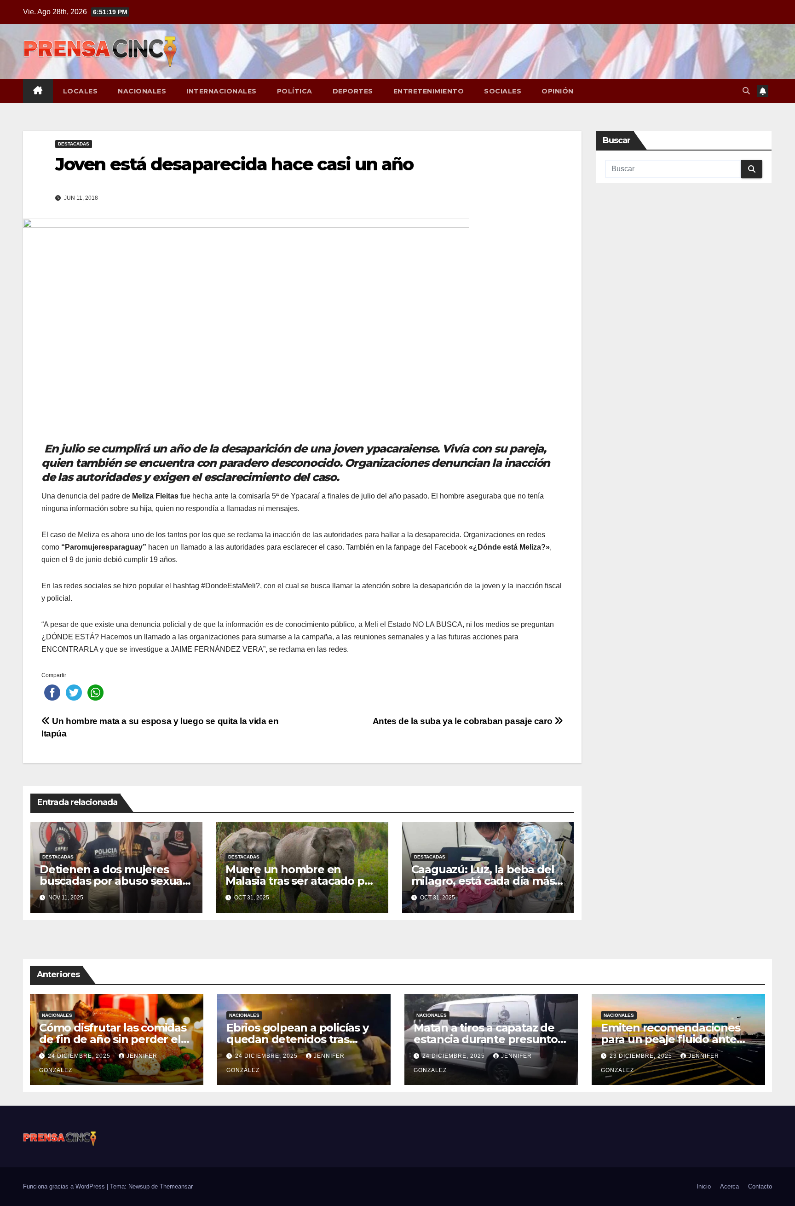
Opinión (558, 91)
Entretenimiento (428, 91)
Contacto (760, 1186)
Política (294, 91)
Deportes (353, 91)
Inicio (704, 1186)
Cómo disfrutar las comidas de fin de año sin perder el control (112, 1039)
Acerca (729, 1186)
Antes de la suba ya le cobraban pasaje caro (463, 721)
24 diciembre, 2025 (80, 1056)
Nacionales (142, 91)
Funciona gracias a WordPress (65, 1186)
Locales (80, 91)
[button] (746, 91)
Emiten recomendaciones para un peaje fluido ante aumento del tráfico (670, 1039)
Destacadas (73, 143)
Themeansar (176, 1186)
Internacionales (221, 91)
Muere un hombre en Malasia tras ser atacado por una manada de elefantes (300, 881)
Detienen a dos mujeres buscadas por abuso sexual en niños (112, 881)
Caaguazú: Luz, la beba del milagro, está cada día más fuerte (483, 881)
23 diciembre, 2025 (642, 1056)
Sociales (502, 91)
